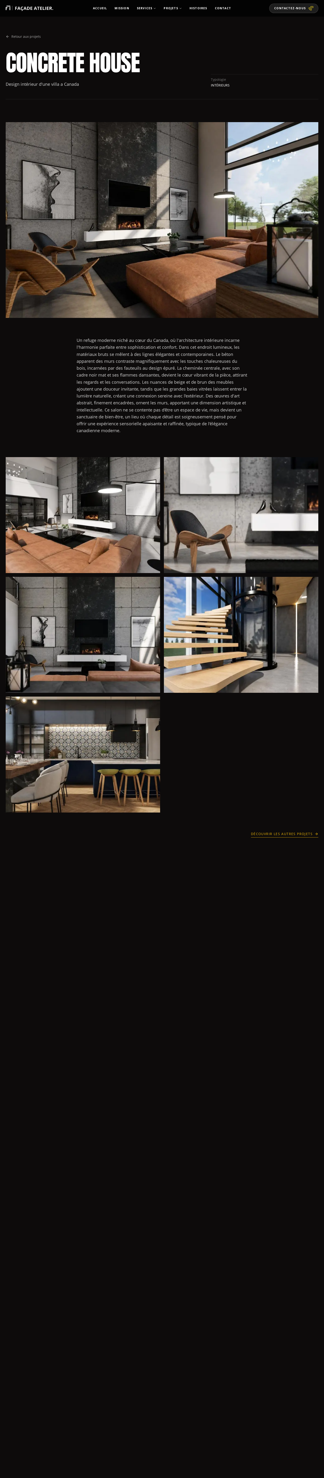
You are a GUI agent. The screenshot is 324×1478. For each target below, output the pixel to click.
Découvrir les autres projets (282, 834)
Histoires (198, 8)
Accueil (100, 8)
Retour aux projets (26, 36)
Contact (223, 8)
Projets (171, 8)
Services (145, 8)
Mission (122, 8)
